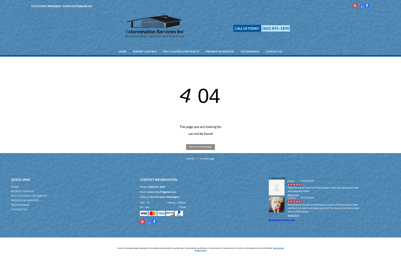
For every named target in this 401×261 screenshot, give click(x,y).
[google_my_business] (361, 6)
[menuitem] (123, 51)
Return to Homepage (200, 146)
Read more (293, 194)
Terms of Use (278, 248)
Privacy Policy (200, 250)
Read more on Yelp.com (282, 219)
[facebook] (367, 6)
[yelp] (355, 6)
